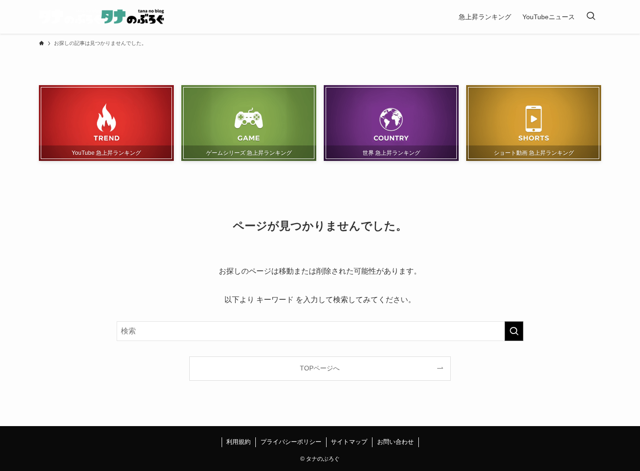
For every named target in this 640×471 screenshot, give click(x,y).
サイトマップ (349, 441)
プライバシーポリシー (290, 441)
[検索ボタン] (590, 17)
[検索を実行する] (514, 331)
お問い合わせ (395, 441)
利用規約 (238, 441)
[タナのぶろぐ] (101, 16)
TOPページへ (320, 368)
